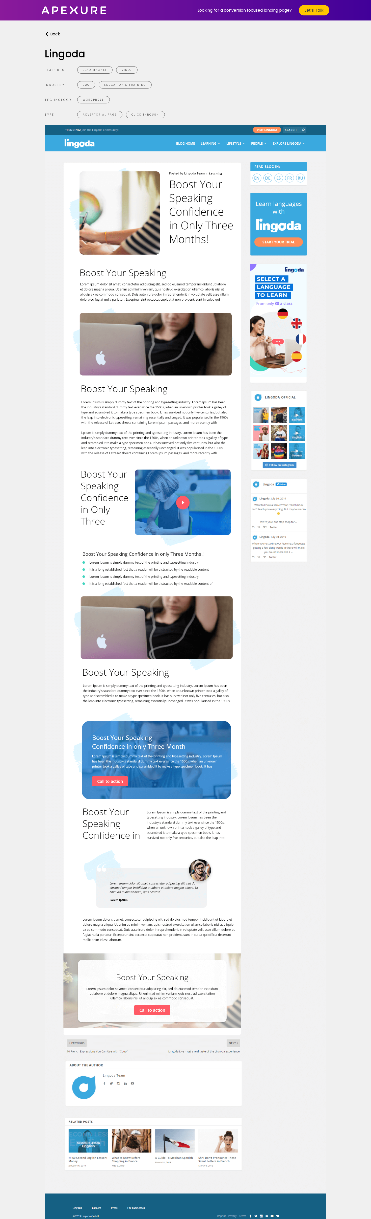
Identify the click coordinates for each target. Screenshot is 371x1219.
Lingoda (65, 54)
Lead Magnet (95, 70)
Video (127, 70)
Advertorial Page (100, 115)
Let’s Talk (314, 10)
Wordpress (93, 100)
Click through (145, 115)
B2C (86, 85)
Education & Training (125, 85)
